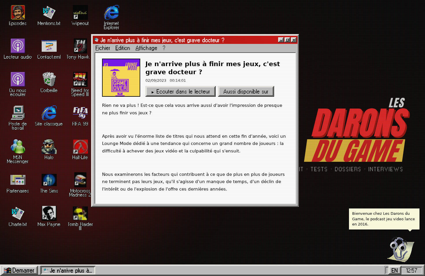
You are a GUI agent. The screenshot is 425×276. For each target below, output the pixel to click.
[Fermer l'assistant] (416, 235)
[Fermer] (294, 39)
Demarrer (23, 270)
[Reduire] (281, 39)
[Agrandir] (287, 39)
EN (395, 270)
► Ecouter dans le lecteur (180, 91)
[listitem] (18, 19)
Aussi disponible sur (246, 91)
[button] (398, 247)
